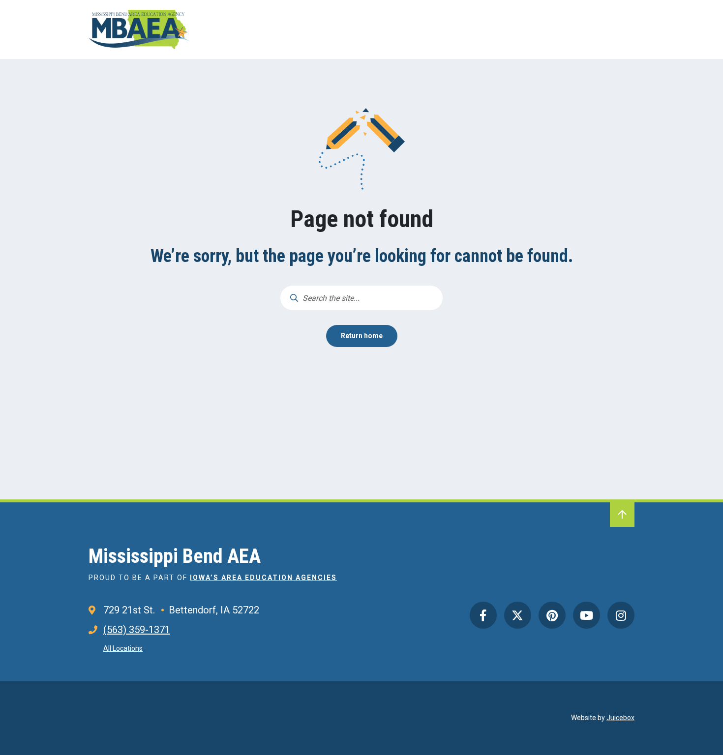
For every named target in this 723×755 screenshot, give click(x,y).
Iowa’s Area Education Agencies (263, 577)
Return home (362, 336)
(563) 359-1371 (136, 630)
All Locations (123, 648)
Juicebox (620, 718)
